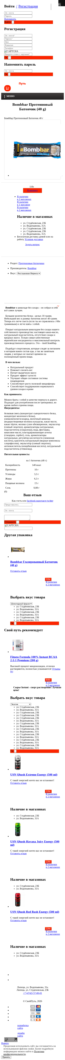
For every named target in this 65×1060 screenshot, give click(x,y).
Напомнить (10, 19)
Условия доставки (34, 239)
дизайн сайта (21, 1034)
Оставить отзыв (18, 571)
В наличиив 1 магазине (23, 203)
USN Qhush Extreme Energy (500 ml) (33, 774)
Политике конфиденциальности (23, 1052)
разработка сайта (23, 1026)
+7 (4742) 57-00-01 (32, 993)
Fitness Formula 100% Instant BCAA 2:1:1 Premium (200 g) (33, 658)
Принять (6, 1057)
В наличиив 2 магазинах (24, 198)
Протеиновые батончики (31, 263)
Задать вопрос (32, 244)
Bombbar (32, 268)
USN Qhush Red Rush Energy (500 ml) (34, 911)
